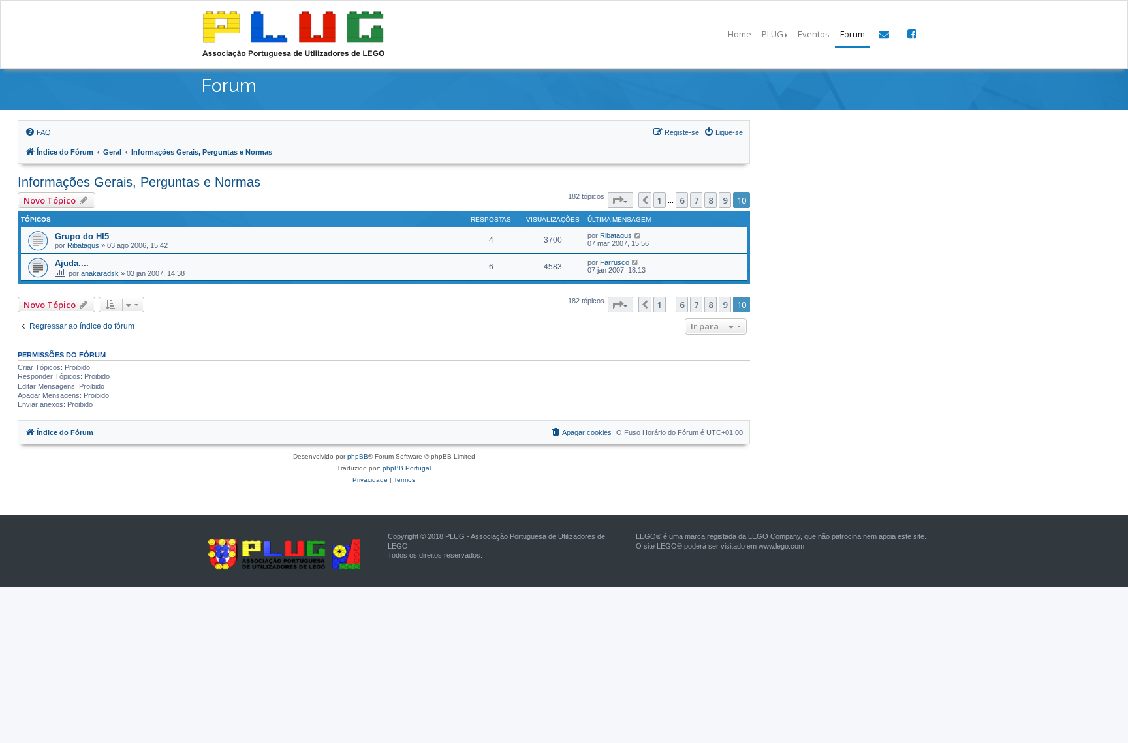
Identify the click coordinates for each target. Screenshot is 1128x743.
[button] (620, 200)
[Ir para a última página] (638, 235)
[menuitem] (38, 132)
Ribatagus (83, 245)
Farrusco (614, 262)
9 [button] (725, 200)
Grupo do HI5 (82, 236)
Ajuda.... (72, 263)
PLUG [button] (772, 34)
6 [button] (682, 200)
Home (739, 34)
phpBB (357, 456)
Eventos (814, 34)
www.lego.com (781, 546)
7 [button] (696, 200)
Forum (852, 34)
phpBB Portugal (407, 468)
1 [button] (659, 200)
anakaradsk (100, 273)
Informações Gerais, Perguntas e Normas (139, 182)
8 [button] (710, 200)
